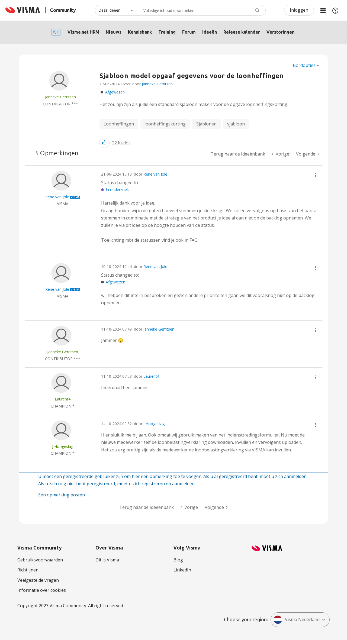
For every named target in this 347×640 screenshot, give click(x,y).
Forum (189, 32)
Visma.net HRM (83, 32)
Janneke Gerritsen (157, 83)
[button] (104, 143)
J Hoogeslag (154, 423)
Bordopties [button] (304, 65)
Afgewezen (115, 92)
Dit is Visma (107, 560)
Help (335, 10)
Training (167, 32)
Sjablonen (206, 124)
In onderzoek (117, 189)
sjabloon (236, 124)
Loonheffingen (119, 124)
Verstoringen (280, 32)
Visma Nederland (302, 619)
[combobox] (201, 10)
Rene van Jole (155, 174)
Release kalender (241, 32)
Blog (178, 560)
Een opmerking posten (61, 495)
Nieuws (113, 32)
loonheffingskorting (165, 124)
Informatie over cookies (41, 590)
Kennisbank (140, 32)
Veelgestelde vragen (38, 580)
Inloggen (299, 10)
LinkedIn (182, 570)
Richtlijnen (27, 570)
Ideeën (209, 32)
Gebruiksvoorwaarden (40, 560)
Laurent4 (151, 376)
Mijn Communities (323, 10)
